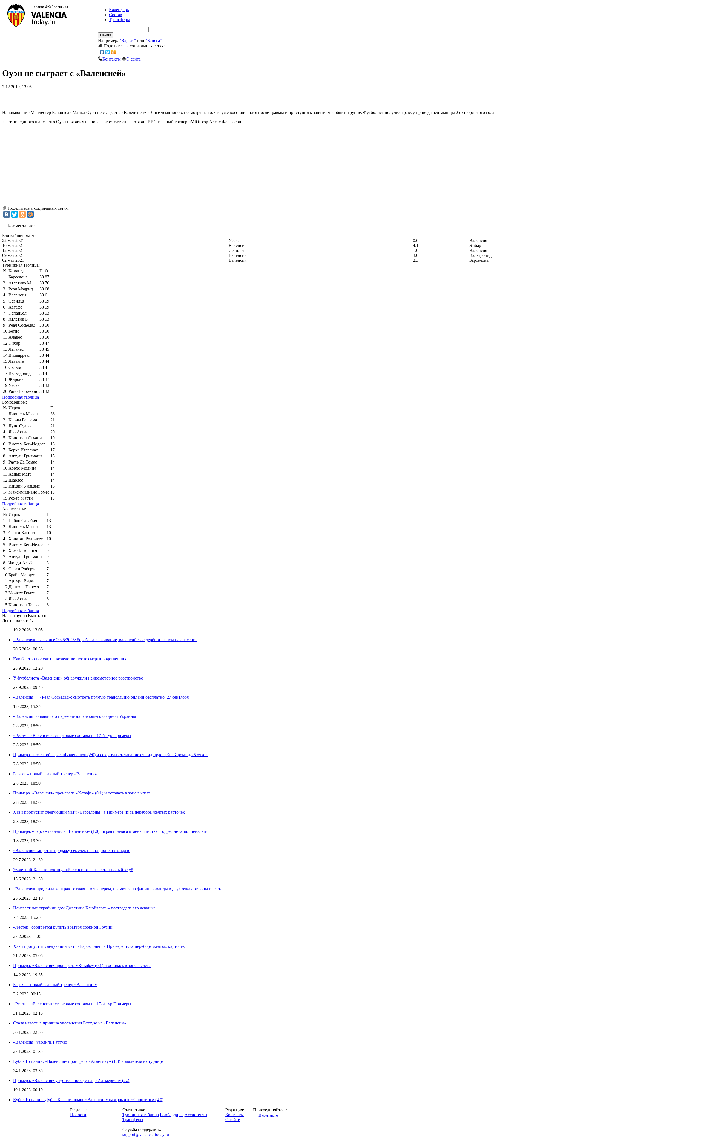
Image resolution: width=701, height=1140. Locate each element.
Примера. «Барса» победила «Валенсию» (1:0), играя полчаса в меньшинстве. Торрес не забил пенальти (110, 831)
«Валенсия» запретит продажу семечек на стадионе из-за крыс (71, 850)
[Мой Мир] (30, 214)
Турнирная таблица (140, 1114)
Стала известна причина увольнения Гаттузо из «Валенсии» (69, 1023)
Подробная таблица (20, 397)
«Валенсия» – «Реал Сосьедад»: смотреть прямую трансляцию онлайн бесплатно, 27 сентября (101, 697)
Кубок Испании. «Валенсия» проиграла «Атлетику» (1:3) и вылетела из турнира (88, 1061)
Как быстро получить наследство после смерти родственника (70, 659)
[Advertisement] (66, 97)
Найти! (105, 35)
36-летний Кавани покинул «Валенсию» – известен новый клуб (73, 869)
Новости (78, 1114)
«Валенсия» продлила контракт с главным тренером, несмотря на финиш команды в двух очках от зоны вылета (117, 888)
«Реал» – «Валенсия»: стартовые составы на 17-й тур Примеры (72, 735)
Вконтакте (268, 1115)
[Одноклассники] (113, 52)
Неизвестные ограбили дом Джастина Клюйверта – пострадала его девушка (84, 908)
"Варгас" (127, 40)
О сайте (133, 59)
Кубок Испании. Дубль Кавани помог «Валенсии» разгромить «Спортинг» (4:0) (88, 1099)
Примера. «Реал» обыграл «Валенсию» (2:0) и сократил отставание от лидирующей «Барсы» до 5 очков (110, 754)
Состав (115, 14)
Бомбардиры (171, 1114)
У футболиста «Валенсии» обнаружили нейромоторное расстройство (78, 678)
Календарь (119, 9)
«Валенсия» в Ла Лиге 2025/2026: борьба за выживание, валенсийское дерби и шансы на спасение (105, 639)
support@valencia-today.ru (145, 1134)
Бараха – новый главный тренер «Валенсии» (55, 773)
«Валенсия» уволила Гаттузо (40, 1042)
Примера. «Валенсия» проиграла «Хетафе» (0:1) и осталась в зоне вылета (82, 793)
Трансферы (119, 19)
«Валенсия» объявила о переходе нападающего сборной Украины (74, 716)
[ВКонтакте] (102, 52)
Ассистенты (196, 1114)
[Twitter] (108, 52)
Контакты (111, 59)
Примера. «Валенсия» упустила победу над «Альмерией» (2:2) (71, 1080)
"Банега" (153, 40)
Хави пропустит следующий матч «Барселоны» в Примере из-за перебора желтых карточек (99, 812)
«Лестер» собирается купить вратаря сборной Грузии (63, 927)
